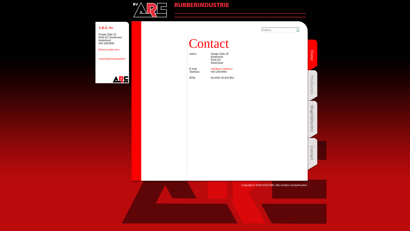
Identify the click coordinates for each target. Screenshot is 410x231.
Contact (312, 153)
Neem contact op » (109, 49)
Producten (312, 86)
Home (312, 56)
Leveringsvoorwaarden (111, 58)
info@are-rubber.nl (222, 68)
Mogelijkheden (312, 119)
